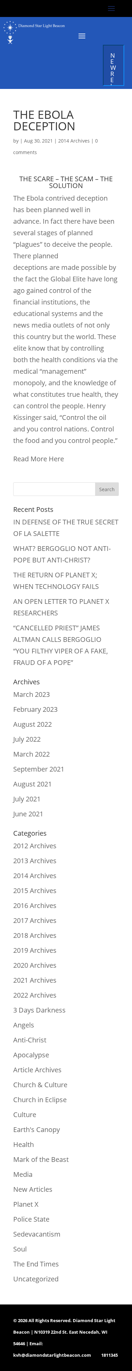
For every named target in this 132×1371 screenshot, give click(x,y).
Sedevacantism (37, 1234)
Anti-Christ (29, 1039)
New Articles (32, 1189)
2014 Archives (74, 140)
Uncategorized (36, 1278)
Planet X (26, 1204)
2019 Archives (35, 950)
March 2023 (31, 694)
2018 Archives (35, 935)
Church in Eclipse (40, 1099)
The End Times (36, 1263)
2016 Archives (35, 905)
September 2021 (38, 769)
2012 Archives (35, 845)
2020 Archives (35, 965)
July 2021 (27, 798)
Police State (31, 1219)
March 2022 (31, 754)
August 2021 (32, 784)
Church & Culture (40, 1084)
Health (23, 1144)
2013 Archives (35, 860)
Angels (23, 1025)
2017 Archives (35, 920)
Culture (24, 1114)
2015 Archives (35, 890)
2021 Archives (35, 980)
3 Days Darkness (39, 1010)
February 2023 (35, 709)
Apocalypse (31, 1054)
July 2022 (27, 739)
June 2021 (28, 813)
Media (22, 1174)
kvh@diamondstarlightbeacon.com (52, 1355)
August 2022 (32, 724)
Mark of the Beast (41, 1159)
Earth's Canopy (36, 1129)
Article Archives (37, 1069)
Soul (20, 1249)
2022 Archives (35, 995)
